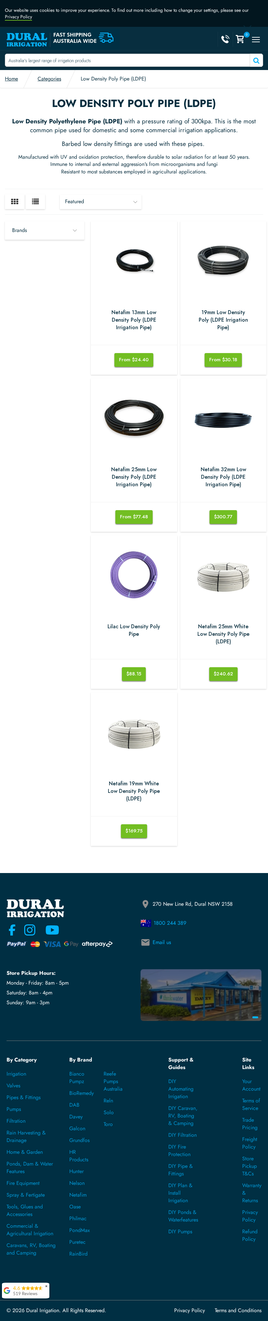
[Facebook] (12, 930)
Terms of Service (251, 1104)
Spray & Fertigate (26, 1195)
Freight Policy (249, 1143)
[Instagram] (29, 930)
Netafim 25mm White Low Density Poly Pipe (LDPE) (223, 634)
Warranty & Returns (251, 1193)
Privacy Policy (18, 16)
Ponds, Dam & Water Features (30, 1167)
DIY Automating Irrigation (180, 1089)
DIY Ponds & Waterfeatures (183, 1215)
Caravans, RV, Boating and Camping (31, 1249)
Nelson (77, 1183)
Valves (13, 1085)
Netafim (78, 1195)
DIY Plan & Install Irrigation (180, 1193)
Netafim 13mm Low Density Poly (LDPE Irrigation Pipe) (133, 320)
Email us (162, 942)
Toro (108, 1124)
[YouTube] (48, 930)
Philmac (78, 1218)
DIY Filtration (182, 1135)
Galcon (77, 1128)
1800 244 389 (170, 923)
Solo (109, 1112)
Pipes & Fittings (24, 1097)
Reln (108, 1100)
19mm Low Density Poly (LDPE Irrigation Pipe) (223, 320)
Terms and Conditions (238, 1310)
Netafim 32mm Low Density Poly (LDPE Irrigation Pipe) (223, 477)
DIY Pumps (180, 1231)
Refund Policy (250, 1235)
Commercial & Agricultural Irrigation (30, 1229)
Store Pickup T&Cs (249, 1166)
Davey (76, 1116)
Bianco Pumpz (76, 1077)
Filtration (16, 1121)
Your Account (251, 1085)
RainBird (78, 1254)
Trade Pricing (250, 1123)
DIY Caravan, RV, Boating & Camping (182, 1115)
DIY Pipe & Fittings (180, 1169)
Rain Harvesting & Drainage (26, 1136)
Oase (75, 1206)
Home (11, 78)
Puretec (77, 1242)
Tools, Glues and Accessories (25, 1210)
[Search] (256, 60)
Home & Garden (25, 1152)
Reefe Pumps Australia (113, 1081)
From (134, 359)
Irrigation (16, 1074)
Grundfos (79, 1140)
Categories (49, 78)
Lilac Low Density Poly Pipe (134, 630)
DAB (74, 1105)
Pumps (14, 1109)
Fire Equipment (23, 1183)
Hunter (76, 1171)
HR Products (78, 1155)
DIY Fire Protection (179, 1150)
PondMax (79, 1230)
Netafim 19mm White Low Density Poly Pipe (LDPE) (134, 791)
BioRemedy (81, 1093)
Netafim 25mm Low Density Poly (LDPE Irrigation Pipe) (134, 477)
